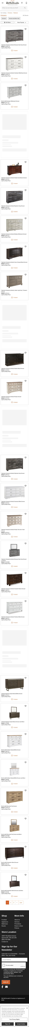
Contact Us (5, 941)
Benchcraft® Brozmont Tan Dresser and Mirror (11, 834)
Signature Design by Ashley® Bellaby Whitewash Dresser (14, 234)
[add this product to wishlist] (25, 29)
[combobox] (21, 22)
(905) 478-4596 (6, 939)
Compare (15, 50)
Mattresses (5, 924)
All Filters (8, 22)
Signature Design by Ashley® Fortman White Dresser (12, 616)
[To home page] (12, 3)
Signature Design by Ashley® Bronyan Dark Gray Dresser (14, 44)
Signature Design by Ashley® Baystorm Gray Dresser (13, 206)
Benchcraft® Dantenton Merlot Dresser (9, 862)
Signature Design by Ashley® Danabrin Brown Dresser (13, 588)
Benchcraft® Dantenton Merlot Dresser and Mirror (12, 890)
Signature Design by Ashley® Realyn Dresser (11, 396)
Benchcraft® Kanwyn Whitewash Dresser (10, 101)
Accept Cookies (21, 1024)
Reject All (7, 1024)
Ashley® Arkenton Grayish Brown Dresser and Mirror (12, 721)
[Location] (22, 3)
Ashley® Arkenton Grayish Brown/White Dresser (11, 693)
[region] (14, 1016)
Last (21, 902)
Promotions (18, 924)
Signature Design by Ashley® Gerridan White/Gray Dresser (14, 73)
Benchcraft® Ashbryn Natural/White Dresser (10, 749)
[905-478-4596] (26, 3)
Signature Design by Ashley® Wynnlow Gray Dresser (12, 473)
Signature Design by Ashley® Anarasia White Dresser (13, 501)
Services (17, 922)
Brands (4, 926)
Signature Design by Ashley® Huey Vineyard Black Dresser (14, 262)
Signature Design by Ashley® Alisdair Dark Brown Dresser (14, 177)
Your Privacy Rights (14, 1019)
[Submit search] (25, 7)
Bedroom (16, 12)
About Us (17, 919)
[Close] (27, 1008)
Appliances (5, 922)
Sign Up (5, 982)
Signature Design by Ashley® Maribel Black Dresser (12, 368)
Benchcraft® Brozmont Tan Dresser (9, 806)
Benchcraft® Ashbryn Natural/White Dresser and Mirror (13, 778)
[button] (3, 3)
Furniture (10, 12)
